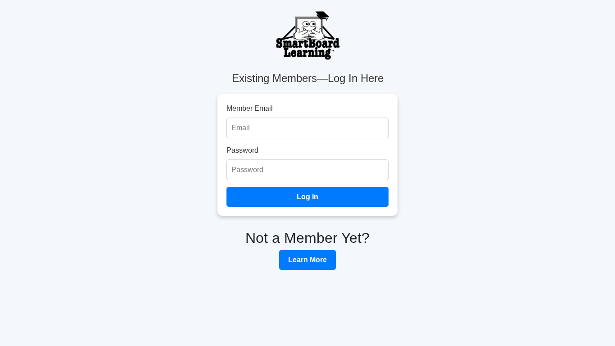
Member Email (249, 108)
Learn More (307, 260)
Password (242, 150)
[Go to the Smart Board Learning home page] (307, 36)
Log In (307, 196)
